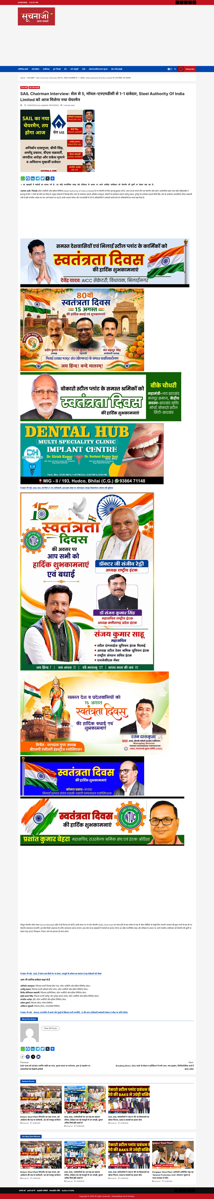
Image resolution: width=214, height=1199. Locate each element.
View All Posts (50, 1028)
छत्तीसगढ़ (46, 69)
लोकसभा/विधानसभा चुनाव (98, 69)
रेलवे (83, 69)
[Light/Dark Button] (169, 69)
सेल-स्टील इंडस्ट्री (116, 69)
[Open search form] (175, 69)
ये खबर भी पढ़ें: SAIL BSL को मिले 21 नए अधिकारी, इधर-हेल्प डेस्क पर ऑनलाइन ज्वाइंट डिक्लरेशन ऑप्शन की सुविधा (66, 487)
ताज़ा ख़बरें (24, 87)
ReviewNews (117, 1196)
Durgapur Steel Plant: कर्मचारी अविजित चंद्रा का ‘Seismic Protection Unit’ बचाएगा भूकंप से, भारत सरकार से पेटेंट (173, 1175)
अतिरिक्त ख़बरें (23, 69)
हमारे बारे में (31, 1190)
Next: (155, 1065)
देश (65, 69)
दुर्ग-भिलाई (57, 69)
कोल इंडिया (35, 69)
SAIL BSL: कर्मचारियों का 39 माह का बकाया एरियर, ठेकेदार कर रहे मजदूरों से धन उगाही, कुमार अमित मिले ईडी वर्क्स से (83, 1120)
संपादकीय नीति (54, 1190)
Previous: (55, 1065)
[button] (22, 1057)
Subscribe (190, 69)
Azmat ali (25, 1123)
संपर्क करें (22, 1190)
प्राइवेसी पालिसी (42, 1190)
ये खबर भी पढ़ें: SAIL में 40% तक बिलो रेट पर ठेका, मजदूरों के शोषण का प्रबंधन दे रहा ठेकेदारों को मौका (61, 973)
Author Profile (68, 1190)
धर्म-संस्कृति (74, 69)
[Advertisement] (106, 45)
